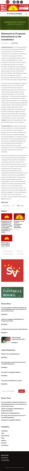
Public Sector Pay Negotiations (10, 354)
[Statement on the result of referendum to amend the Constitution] (19, 216)
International (5, 435)
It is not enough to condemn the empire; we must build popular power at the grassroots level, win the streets (14, 309)
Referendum (20, 254)
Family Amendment (8, 254)
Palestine (4, 443)
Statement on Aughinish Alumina (11, 372)
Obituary (3, 440)
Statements (15, 43)
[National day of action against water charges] (6, 238)
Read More (4, 314)
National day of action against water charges (5, 244)
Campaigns (4, 431)
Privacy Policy (5, 460)
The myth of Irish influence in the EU (11, 380)
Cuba (2, 433)
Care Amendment (7, 251)
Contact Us (4, 457)
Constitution (19, 251)
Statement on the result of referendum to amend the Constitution (19, 224)
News (2, 438)
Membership (4, 455)
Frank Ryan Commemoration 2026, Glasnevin (14, 329)
